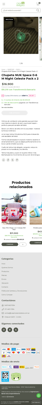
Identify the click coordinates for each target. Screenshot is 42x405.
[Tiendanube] (8, 397)
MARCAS (11, 69)
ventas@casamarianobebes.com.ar (17, 313)
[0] (37, 5)
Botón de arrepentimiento (11, 393)
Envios (4, 279)
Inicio (3, 69)
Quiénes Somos (7, 268)
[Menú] (4, 4)
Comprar (10, 244)
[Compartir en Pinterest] (17, 161)
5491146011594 (10, 305)
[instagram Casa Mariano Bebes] (4, 330)
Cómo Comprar (7, 295)
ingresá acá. (34, 391)
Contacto (5, 287)
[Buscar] (37, 10)
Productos (5, 271)
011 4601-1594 (9, 309)
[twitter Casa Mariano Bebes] (16, 330)
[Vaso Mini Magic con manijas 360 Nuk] (23, 244)
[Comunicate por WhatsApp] (38, 395)
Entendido (36, 402)
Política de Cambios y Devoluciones (14, 291)
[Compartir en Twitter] (12, 161)
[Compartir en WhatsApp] (3, 160)
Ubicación (5, 283)
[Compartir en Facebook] (8, 161)
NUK (18, 69)
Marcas (4, 275)
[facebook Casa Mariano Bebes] (10, 330)
